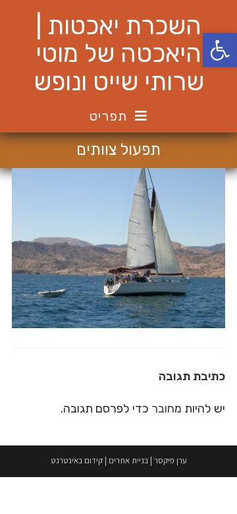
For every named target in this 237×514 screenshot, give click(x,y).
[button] (220, 50)
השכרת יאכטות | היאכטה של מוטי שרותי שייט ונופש (119, 54)
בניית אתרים (128, 460)
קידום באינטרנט (77, 460)
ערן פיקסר (170, 460)
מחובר (166, 408)
